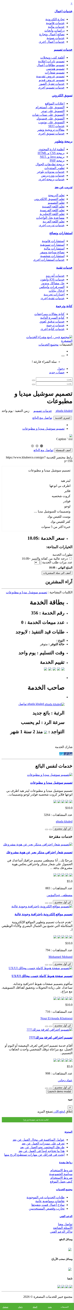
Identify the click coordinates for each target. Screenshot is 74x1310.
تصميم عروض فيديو (52, 80)
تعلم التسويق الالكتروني (49, 199)
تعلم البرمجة (56, 195)
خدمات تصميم (63, 49)
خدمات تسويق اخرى (51, 133)
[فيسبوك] (70, 1286)
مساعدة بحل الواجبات (50, 217)
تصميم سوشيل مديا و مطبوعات (26, 592)
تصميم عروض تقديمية (50, 76)
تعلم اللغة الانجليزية (52, 214)
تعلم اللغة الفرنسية (52, 210)
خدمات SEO (56, 126)
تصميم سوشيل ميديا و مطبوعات (43, 428)
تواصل (22, 704)
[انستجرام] (59, 1286)
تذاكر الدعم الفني (61, 1231)
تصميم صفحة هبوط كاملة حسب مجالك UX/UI (42, 976)
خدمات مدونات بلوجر (51, 171)
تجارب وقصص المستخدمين (47, 1208)
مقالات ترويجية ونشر (51, 129)
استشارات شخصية (52, 256)
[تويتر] (66, 1286)
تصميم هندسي (55, 68)
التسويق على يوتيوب (51, 122)
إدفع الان (59, 1111)
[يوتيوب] (63, 1286)
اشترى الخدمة (62, 417)
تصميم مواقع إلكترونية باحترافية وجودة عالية (43, 914)
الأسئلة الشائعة (62, 1228)
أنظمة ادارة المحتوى (51, 149)
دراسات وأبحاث (54, 30)
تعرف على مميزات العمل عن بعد (43, 1143)
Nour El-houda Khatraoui (56, 1018)
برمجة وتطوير (63, 141)
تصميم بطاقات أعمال (51, 65)
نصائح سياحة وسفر (52, 252)
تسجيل (5, 1307)
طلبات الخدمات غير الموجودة (46, 1197)
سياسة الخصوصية (60, 1174)
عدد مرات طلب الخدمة (57, 562)
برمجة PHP (57, 160)
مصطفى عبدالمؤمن (59, 895)
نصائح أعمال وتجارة (52, 34)
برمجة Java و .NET (52, 156)
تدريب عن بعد (63, 187)
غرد (61, 754)
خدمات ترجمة (55, 325)
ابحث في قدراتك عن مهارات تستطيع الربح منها (34, 1154)
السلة (35, 1307)
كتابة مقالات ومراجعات (49, 314)
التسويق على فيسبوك (51, 118)
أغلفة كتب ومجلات (52, 57)
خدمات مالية (56, 26)
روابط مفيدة (65, 1162)
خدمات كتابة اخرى (52, 329)
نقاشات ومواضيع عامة (50, 1201)
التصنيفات (65, 1307)
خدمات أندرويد (55, 275)
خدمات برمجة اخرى (51, 179)
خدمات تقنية (64, 267)
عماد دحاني (65, 1080)
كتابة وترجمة (64, 306)
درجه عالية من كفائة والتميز (49, 558)
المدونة (68, 1131)
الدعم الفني (66, 1216)
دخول (61, 368)
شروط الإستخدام (61, 1177)
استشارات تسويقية (52, 244)
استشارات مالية (54, 248)
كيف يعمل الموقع (61, 1181)
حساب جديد (57, 372)
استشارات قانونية (53, 241)
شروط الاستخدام (61, 1170)
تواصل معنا (65, 1224)
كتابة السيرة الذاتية (52, 317)
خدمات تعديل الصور (52, 83)
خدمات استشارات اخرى (49, 259)
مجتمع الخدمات (64, 1189)
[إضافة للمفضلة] (50, 829)
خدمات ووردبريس (53, 175)
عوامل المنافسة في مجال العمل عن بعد (39, 1139)
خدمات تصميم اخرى (51, 87)
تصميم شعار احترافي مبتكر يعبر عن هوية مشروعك (39, 852)
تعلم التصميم (56, 202)
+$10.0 (26, 558)
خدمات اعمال (63, 11)
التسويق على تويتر (53, 111)
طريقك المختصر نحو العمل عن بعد (42, 1147)
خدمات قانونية (55, 23)
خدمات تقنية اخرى (52, 298)
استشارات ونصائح (60, 233)
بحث (50, 1307)
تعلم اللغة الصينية (53, 206)
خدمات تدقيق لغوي (52, 321)
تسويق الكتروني (62, 95)
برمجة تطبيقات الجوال (50, 164)
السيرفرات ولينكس (52, 287)
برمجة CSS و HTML (51, 153)
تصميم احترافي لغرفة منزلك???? (50, 1037)
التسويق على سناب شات (48, 114)
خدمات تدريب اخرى (52, 225)
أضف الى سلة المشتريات (57, 572)
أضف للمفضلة (63, 450)
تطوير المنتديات (54, 168)
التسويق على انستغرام (50, 107)
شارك (68, 754)
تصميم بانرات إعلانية (51, 61)
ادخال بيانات (57, 290)
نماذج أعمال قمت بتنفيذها (48, 1204)
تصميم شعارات (55, 72)
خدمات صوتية (56, 38)
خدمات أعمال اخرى (52, 41)
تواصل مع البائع (42, 417)
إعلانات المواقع (55, 103)
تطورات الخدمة (62, 554)
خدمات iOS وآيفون (52, 279)
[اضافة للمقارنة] (46, 829)
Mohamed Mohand (60, 956)
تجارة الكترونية (55, 19)
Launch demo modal (59, 1091)
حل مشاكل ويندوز (53, 283)
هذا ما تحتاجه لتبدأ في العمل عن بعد (42, 1151)
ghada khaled (63, 410)
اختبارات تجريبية (54, 294)
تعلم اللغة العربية (54, 221)
